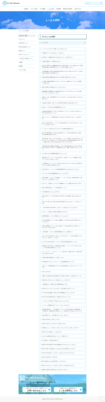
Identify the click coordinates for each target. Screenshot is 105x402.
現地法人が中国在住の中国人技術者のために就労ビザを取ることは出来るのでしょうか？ (61, 275)
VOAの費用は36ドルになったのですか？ (50, 191)
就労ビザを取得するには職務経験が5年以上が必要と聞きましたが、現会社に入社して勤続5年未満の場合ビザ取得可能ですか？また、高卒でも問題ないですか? (61, 66)
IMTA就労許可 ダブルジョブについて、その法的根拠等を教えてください (57, 261)
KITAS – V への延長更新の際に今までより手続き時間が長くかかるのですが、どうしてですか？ (61, 266)
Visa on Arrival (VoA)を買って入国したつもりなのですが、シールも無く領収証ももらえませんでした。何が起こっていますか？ (61, 236)
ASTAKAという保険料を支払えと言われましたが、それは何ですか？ (56, 57)
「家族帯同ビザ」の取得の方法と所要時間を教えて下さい (54, 284)
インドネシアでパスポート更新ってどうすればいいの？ (53, 48)
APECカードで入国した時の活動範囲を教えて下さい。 (53, 107)
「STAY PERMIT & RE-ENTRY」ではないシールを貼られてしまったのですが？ (59, 207)
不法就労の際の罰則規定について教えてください (52, 257)
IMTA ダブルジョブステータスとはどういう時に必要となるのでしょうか (57, 288)
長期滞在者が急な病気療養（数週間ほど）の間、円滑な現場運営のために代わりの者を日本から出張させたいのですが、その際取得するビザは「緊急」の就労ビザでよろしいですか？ (61, 148)
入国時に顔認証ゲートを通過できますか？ (50, 61)
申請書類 (21, 66)
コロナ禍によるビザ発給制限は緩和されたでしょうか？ (53, 153)
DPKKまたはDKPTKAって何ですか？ (49, 357)
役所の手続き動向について (25, 46)
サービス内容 (33, 8)
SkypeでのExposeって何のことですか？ (50, 319)
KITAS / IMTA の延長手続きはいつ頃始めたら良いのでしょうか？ (55, 296)
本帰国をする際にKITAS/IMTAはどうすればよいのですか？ (54, 369)
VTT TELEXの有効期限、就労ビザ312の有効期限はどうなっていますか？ (57, 292)
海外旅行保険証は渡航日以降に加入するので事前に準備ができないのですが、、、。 (60, 77)
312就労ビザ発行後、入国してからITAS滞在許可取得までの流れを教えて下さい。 (59, 103)
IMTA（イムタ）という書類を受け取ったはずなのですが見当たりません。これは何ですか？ (61, 118)
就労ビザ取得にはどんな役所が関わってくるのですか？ (53, 361)
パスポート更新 (22, 69)
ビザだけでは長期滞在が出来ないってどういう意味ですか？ (54, 336)
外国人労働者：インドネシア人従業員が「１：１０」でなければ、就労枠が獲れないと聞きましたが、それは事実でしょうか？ (61, 178)
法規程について (22, 50)
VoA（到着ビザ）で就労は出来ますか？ (49, 340)
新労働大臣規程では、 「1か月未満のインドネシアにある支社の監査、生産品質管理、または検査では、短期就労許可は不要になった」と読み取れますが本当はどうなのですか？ (61, 310)
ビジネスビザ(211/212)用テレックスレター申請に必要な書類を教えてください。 (59, 241)
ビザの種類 (42, 8)
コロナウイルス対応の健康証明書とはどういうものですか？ (54, 173)
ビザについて (22, 39)
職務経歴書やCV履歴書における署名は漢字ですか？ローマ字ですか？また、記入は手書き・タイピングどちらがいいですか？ (61, 92)
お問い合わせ (77, 8)
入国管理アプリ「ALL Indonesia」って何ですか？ (52, 53)
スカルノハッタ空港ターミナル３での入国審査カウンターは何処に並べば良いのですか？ (61, 183)
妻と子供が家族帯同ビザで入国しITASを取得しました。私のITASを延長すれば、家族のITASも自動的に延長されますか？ (60, 133)
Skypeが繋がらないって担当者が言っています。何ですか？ (54, 315)
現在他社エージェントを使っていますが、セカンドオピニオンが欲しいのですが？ (59, 327)
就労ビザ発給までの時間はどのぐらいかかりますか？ (53, 87)
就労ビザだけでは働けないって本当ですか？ (51, 331)
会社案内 (26, 8)
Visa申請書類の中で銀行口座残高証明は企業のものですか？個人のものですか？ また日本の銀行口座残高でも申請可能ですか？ (61, 72)
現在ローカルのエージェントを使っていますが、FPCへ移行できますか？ (57, 365)
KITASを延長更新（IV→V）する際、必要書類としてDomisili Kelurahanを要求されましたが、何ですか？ (61, 221)
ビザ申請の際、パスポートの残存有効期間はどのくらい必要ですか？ (56, 231)
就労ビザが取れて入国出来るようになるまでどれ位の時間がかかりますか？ (58, 348)
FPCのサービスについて (24, 54)
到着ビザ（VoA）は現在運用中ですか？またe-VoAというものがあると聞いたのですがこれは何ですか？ (61, 98)
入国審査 (21, 62)
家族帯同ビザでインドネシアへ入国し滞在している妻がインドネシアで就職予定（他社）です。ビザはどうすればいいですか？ (61, 158)
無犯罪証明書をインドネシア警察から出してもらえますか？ (54, 216)
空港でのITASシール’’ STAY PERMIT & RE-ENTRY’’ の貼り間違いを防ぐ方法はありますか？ (60, 196)
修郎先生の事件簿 (67, 8)
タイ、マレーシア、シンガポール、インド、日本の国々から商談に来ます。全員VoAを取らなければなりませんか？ (61, 252)
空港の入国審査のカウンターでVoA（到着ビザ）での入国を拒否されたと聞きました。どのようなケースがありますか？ (61, 226)
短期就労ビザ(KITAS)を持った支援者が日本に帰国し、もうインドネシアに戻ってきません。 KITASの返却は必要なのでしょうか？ (61, 246)
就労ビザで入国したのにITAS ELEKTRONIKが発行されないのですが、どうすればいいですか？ (61, 202)
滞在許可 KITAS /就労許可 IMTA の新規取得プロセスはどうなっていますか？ (58, 344)
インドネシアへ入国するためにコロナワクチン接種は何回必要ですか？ (57, 128)
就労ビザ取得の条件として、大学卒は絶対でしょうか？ (53, 187)
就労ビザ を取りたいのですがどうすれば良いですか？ (53, 323)
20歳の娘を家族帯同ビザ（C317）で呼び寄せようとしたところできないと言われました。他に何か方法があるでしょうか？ (61, 112)
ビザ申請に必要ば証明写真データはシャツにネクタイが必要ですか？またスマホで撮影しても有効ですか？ (61, 82)
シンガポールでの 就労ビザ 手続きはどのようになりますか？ (55, 301)
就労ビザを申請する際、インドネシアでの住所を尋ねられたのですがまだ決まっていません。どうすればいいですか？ (61, 123)
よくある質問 (50, 8)
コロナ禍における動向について (26, 58)
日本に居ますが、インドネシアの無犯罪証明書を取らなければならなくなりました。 (60, 169)
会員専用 (58, 8)
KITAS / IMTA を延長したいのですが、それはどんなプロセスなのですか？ (57, 352)
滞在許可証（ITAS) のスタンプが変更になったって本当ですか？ (55, 280)
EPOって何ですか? (45, 271)
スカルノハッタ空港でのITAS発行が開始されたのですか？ (54, 211)
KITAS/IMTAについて (23, 43)
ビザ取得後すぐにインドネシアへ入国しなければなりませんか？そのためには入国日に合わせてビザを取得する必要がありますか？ (61, 164)
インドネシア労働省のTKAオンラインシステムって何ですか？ (55, 305)
